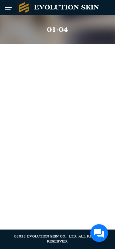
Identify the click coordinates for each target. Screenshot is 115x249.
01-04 (57, 29)
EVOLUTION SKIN (66, 7)
